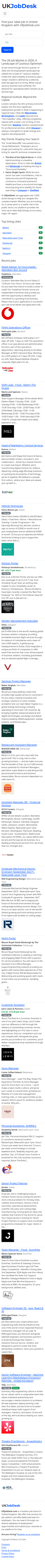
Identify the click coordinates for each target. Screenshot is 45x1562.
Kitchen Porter (10, 563)
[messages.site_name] (20, 6)
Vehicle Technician (12, 506)
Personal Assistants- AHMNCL (19, 1125)
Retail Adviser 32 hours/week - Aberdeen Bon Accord (19, 268)
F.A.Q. (4, 1547)
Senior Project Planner (15, 1183)
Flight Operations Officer (16, 327)
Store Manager (10, 1068)
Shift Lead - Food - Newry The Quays (19, 386)
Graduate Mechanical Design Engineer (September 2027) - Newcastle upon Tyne (18, 872)
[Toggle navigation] (5, 13)
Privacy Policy (8, 1553)
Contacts (6, 1544)
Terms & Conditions (11, 1550)
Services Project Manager (16, 681)
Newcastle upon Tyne (12, 238)
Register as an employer (28, 1534)
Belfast (5, 227)
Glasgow (6, 253)
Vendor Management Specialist (20, 621)
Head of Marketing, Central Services (22, 445)
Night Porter (9, 938)
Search (7, 49)
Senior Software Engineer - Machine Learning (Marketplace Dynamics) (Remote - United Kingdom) (22, 1378)
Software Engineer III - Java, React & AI (22, 1309)
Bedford (6, 248)
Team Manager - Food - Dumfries (21, 1249)
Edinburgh (7, 243)
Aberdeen (7, 232)
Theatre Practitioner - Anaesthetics (22, 1441)
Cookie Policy (8, 1556)
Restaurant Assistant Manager (19, 744)
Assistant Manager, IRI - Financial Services (21, 803)
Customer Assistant (13, 1005)
